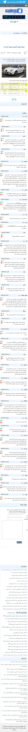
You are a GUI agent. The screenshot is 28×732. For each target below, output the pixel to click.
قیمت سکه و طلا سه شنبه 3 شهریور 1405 (17, 644)
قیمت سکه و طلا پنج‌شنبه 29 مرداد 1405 (17, 647)
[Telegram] (13, 100)
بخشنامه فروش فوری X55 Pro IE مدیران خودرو (15, 600)
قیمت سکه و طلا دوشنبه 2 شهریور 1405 (17, 624)
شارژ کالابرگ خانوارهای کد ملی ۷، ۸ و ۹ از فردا (16, 589)
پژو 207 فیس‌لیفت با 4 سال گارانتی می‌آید (17, 621)
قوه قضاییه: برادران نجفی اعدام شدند (18, 662)
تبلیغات (7, 5)
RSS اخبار (24, 33)
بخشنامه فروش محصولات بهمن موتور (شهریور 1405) (14, 616)
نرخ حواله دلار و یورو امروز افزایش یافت (17, 592)
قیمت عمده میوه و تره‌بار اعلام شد (18, 575)
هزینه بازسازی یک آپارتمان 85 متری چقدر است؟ (15, 619)
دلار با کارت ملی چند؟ (21, 581)
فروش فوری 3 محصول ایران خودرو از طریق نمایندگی (14, 641)
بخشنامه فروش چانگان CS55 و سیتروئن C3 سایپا (15, 635)
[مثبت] (0, 119)
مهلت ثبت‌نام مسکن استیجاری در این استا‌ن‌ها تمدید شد (13, 570)
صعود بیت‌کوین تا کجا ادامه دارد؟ (18, 572)
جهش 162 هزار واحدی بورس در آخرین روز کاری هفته (14, 609)
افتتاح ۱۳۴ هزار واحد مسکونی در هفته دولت (16, 586)
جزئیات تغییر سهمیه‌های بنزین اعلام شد (17, 638)
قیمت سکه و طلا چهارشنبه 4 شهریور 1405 (17, 649)
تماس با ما (3, 5)
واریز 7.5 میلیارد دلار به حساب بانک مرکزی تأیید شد (14, 655)
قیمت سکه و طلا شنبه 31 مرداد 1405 (18, 630)
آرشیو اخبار (15, 33)
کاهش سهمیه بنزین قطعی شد (19, 633)
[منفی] (0, 121)
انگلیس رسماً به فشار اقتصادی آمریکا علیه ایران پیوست (14, 606)
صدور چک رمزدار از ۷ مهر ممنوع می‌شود (17, 595)
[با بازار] (14, 17)
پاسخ (24, 116)
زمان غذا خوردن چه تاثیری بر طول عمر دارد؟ (16, 672)
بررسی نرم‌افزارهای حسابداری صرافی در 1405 (16, 669)
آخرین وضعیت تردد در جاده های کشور (17, 584)
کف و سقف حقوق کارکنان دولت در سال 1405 (16, 603)
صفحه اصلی (12, 5)
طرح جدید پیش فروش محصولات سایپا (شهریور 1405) (14, 627)
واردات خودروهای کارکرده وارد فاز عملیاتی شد (16, 598)
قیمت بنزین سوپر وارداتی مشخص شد (18, 578)
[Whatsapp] (15, 100)
